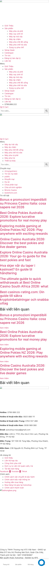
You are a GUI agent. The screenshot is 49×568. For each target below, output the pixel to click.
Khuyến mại (9, 179)
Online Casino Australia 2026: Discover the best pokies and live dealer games (22, 243)
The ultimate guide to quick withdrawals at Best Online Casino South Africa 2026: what (24, 282)
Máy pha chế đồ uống (18, 42)
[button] (24, 63)
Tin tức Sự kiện (11, 174)
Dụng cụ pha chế (16, 47)
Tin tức (8, 55)
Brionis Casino (11, 190)
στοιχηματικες (11, 171)
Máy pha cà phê (16, 31)
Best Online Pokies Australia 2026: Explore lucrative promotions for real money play (23, 216)
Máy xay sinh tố (16, 34)
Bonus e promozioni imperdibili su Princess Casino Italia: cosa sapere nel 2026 (23, 203)
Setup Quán (10, 50)
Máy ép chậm (15, 39)
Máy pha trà (10, 158)
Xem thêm (4, 328)
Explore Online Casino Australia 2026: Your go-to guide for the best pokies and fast (24, 256)
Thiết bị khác (10, 161)
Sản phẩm (9, 28)
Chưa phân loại (11, 184)
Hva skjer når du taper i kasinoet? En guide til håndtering (17, 269)
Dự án (7, 182)
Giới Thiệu (9, 26)
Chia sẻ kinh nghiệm (13, 187)
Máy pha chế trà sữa (18, 45)
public (7, 176)
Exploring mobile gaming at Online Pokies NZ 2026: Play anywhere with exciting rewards (24, 229)
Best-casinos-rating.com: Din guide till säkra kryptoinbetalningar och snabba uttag (24, 297)
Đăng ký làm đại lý (13, 58)
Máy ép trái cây (16, 36)
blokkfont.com (11, 193)
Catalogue (9, 53)
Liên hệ (8, 61)
